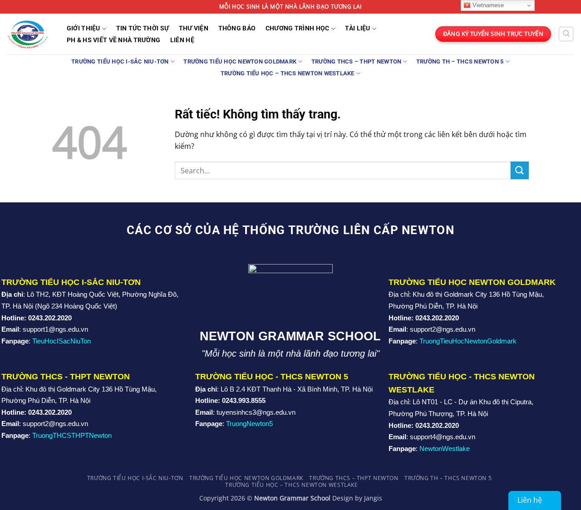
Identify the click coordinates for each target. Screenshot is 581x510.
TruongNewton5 (249, 423)
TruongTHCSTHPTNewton (72, 435)
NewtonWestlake (444, 448)
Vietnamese (487, 5)
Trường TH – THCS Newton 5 (459, 61)
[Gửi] (520, 170)
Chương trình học (298, 28)
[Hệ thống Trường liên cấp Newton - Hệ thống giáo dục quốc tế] (27, 34)
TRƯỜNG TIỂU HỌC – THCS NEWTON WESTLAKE (288, 73)
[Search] (566, 34)
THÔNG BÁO (237, 28)
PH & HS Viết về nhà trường (114, 40)
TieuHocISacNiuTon (61, 341)
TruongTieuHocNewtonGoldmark (468, 341)
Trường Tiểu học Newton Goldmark (239, 61)
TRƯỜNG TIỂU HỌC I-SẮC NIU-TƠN (119, 61)
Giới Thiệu (83, 28)
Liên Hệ (182, 40)
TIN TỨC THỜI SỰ (142, 28)
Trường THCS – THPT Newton (356, 61)
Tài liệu (357, 28)
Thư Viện (193, 28)
